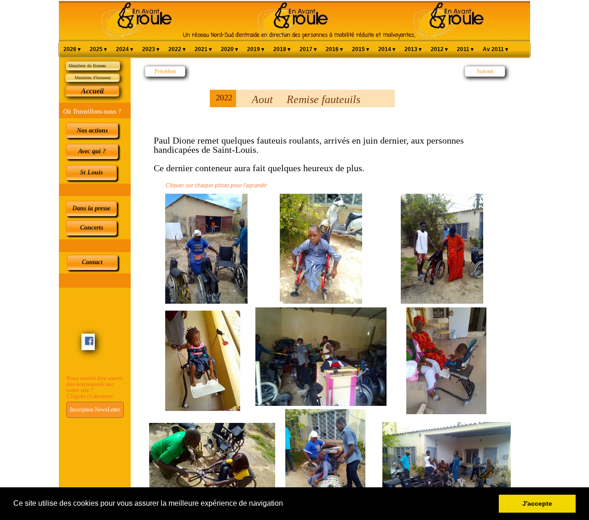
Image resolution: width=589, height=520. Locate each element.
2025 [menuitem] (98, 49)
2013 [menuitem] (413, 49)
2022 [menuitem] (176, 49)
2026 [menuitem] (72, 49)
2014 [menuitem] (386, 49)
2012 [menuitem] (439, 49)
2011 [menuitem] (465, 49)
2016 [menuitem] (334, 49)
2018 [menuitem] (281, 49)
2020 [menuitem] (229, 49)
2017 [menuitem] (308, 49)
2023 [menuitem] (150, 49)
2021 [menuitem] (203, 49)
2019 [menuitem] (255, 49)
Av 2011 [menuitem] (495, 49)
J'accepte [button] (537, 503)
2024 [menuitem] (124, 49)
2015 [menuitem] (360, 49)
